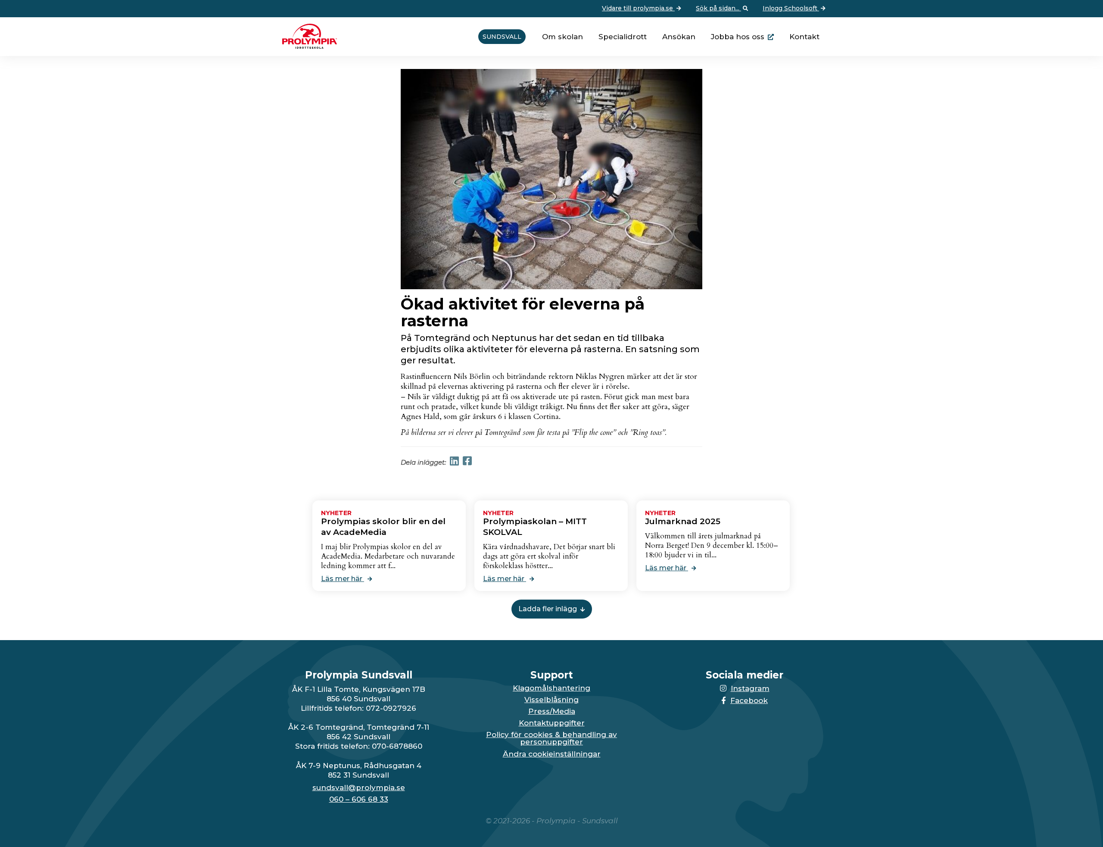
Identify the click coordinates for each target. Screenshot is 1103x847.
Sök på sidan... (718, 8)
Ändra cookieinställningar (552, 754)
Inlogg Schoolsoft (791, 8)
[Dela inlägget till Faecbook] (467, 462)
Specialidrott (622, 36)
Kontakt (804, 36)
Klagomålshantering (551, 688)
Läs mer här (342, 579)
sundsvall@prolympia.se (358, 787)
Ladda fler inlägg (547, 609)
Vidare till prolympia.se (638, 8)
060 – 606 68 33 (358, 799)
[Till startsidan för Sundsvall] (306, 46)
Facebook (749, 700)
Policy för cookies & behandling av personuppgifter (551, 738)
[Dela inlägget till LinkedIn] (454, 462)
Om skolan (562, 36)
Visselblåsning (551, 699)
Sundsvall (502, 37)
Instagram (750, 688)
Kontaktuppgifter (552, 723)
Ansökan (678, 36)
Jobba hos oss (737, 36)
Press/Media (551, 711)
